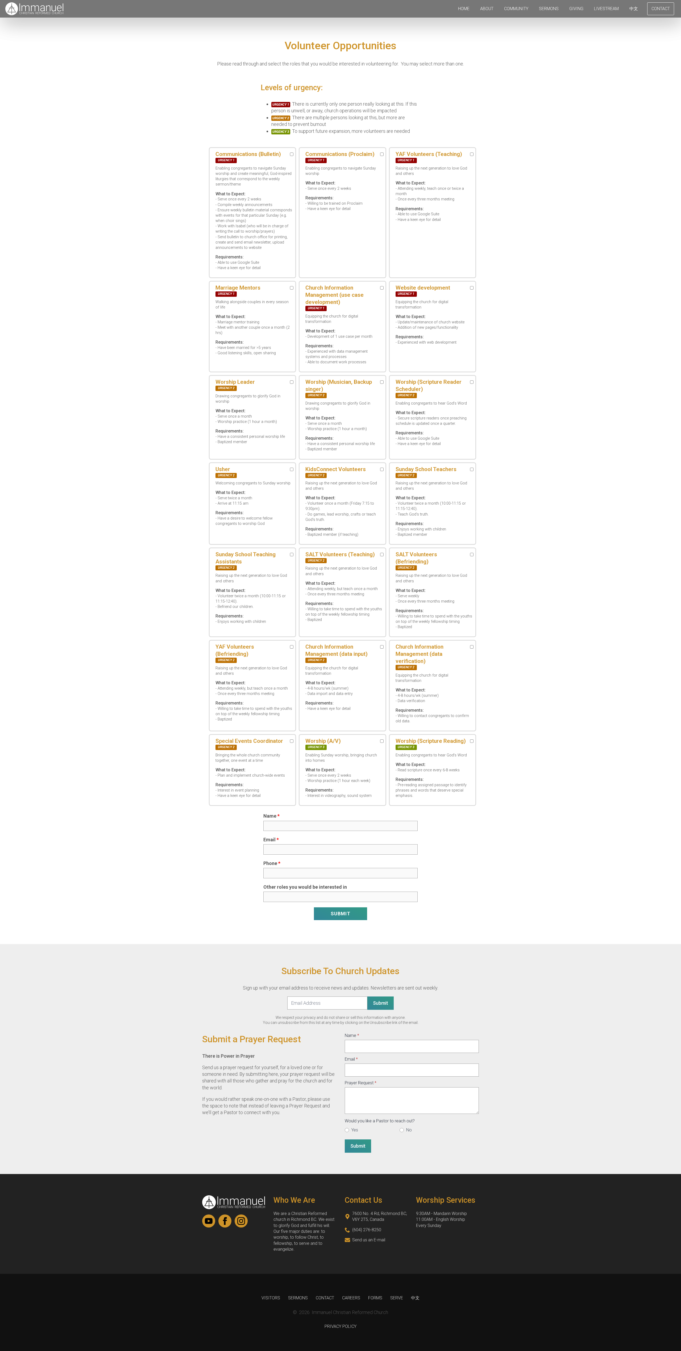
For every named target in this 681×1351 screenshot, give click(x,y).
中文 (633, 8)
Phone (270, 863)
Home (464, 8)
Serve (396, 1297)
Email (269, 839)
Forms (375, 1297)
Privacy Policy (340, 1326)
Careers (351, 1297)
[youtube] (208, 1221)
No (409, 1129)
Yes (354, 1129)
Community (516, 8)
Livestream (606, 8)
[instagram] (241, 1221)
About (486, 8)
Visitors (270, 1297)
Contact (325, 1297)
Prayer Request (360, 1083)
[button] (340, 913)
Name (269, 816)
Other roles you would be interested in (305, 887)
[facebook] (224, 1221)
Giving (576, 8)
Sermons (549, 8)
